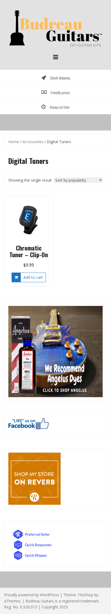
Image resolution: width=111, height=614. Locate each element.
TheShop (85, 594)
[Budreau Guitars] (55, 27)
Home (13, 141)
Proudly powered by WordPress (31, 594)
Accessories (33, 141)
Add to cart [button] (33, 277)
